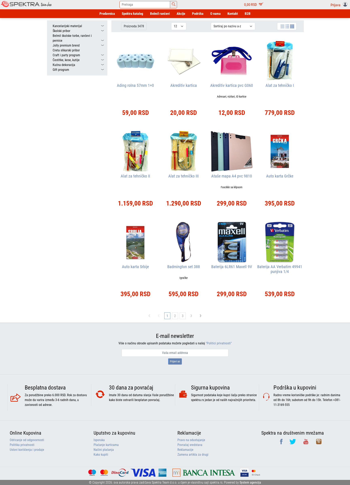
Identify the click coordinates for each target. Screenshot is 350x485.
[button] (340, 4)
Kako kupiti (101, 454)
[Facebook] (281, 443)
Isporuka (99, 440)
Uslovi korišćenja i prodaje (27, 450)
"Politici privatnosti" (219, 343)
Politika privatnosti (22, 445)
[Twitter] (293, 443)
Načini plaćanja (104, 450)
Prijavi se (175, 361)
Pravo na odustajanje (191, 440)
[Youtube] (306, 443)
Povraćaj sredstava (189, 445)
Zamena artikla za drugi (192, 454)
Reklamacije (185, 450)
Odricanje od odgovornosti (27, 440)
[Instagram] (319, 443)
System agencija (250, 482)
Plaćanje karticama (106, 445)
